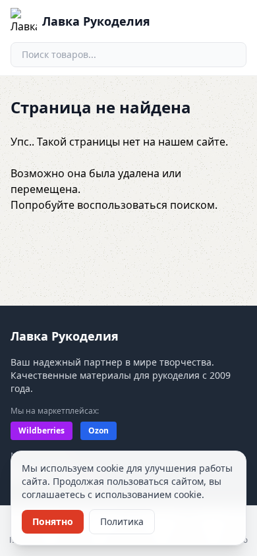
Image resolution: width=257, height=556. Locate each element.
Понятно (52, 521)
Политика (122, 521)
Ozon (98, 430)
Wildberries (41, 430)
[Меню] (233, 21)
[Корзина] (203, 21)
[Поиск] (230, 54)
